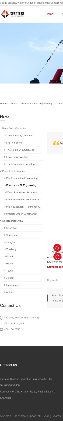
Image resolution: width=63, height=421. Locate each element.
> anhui (8, 292)
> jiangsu (9, 242)
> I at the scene (13, 142)
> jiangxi (9, 277)
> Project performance (12, 171)
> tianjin (8, 270)
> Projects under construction (20, 213)
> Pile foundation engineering (21, 178)
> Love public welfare (16, 157)
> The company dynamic (18, 135)
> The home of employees (19, 149)
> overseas (10, 228)
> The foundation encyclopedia (21, 164)
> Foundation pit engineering (20, 185)
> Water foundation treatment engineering (23, 192)
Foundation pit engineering (37, 103)
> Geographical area (11, 220)
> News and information (13, 128)
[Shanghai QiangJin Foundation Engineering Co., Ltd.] (12, 17)
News (14, 103)
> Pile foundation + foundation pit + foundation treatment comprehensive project (23, 206)
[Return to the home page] (57, 256)
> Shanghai (10, 235)
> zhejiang (10, 249)
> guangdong (11, 285)
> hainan (9, 263)
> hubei (8, 256)
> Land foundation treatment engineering (23, 199)
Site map (5, 416)
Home (49, 14)
